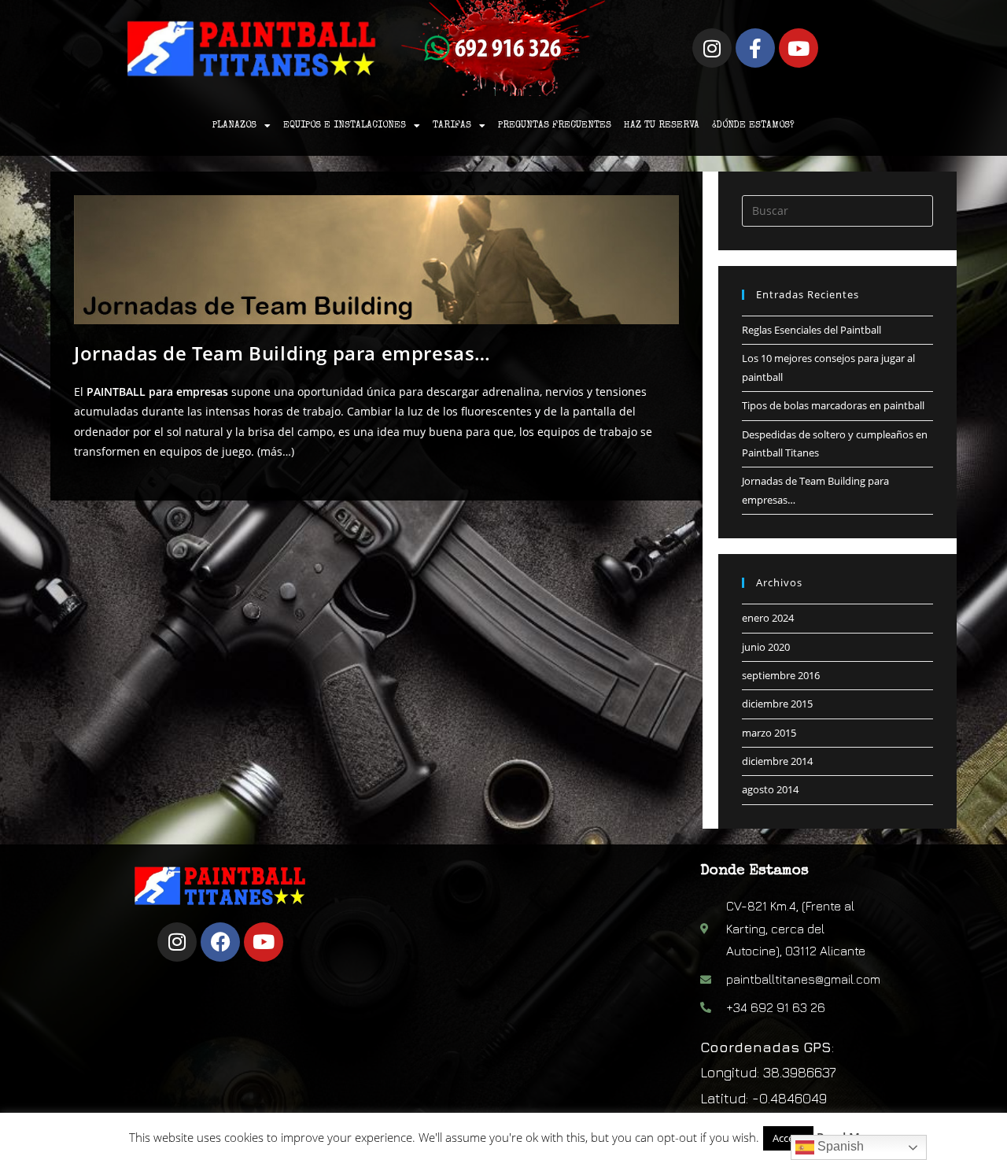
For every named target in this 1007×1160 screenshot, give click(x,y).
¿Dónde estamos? (753, 126)
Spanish (839, 1146)
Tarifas (452, 126)
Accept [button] (788, 1138)
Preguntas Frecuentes (554, 126)
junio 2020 (766, 647)
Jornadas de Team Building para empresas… (282, 353)
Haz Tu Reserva (661, 126)
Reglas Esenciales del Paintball (811, 330)
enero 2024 (768, 618)
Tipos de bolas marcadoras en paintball (833, 405)
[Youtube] (798, 48)
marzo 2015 (769, 733)
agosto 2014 (770, 789)
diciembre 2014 (777, 761)
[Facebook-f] (755, 48)
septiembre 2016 (781, 675)
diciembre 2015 (777, 703)
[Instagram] (712, 48)
